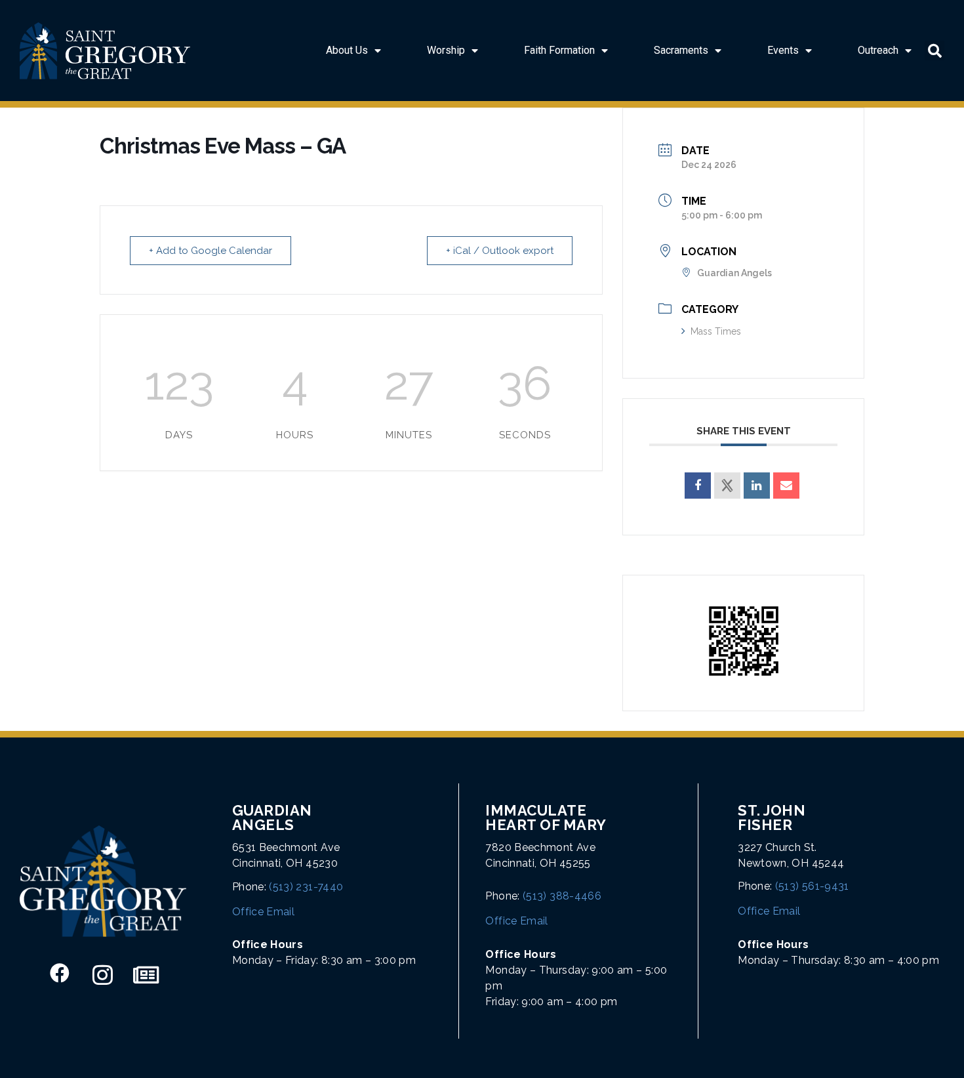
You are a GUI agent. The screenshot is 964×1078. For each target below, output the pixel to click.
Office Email (263, 911)
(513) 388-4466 (562, 896)
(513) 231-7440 (306, 887)
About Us (347, 50)
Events (783, 50)
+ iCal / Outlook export (499, 251)
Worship (446, 50)
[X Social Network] (727, 485)
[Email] (786, 485)
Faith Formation (559, 50)
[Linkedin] (757, 485)
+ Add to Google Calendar (210, 251)
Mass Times (716, 331)
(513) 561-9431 (812, 886)
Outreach (878, 50)
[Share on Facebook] (698, 485)
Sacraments (681, 50)
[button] (934, 50)
